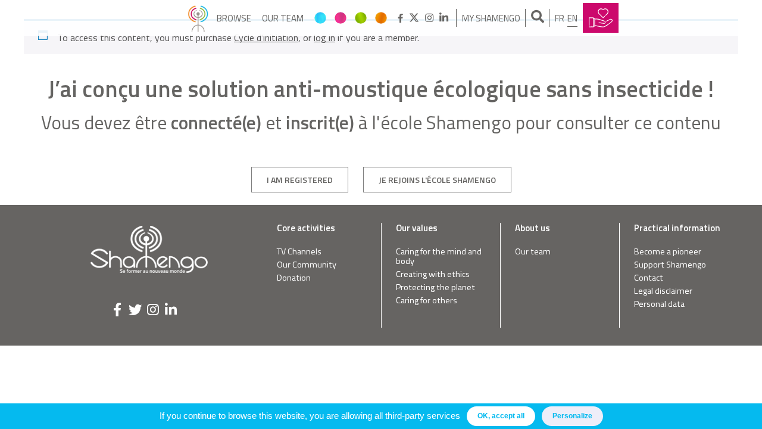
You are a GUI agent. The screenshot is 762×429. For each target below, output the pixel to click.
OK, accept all (500, 416)
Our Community (306, 265)
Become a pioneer (667, 251)
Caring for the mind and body (439, 256)
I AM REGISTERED (300, 179)
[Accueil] (198, 18)
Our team (283, 18)
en (572, 18)
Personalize (572, 416)
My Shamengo (491, 18)
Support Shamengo (670, 265)
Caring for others (426, 300)
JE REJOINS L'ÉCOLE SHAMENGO (437, 179)
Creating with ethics (433, 274)
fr (559, 18)
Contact (648, 278)
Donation (294, 278)
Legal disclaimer (663, 291)
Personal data (659, 304)
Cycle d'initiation (266, 37)
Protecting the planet (435, 287)
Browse (234, 18)
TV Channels (299, 251)
